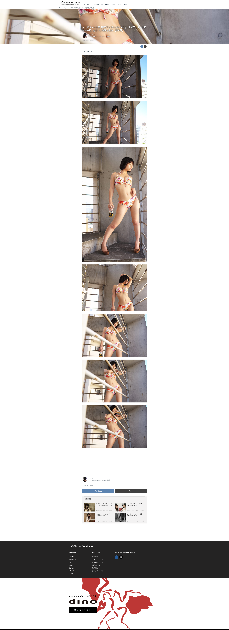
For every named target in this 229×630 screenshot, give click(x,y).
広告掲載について (97, 562)
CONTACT (82, 610)
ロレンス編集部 (106, 36)
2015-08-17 (91, 35)
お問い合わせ (96, 565)
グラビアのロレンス (94, 36)
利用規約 (95, 568)
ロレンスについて (97, 559)
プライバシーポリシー (99, 571)
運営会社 (95, 556)
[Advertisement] (95, 462)
